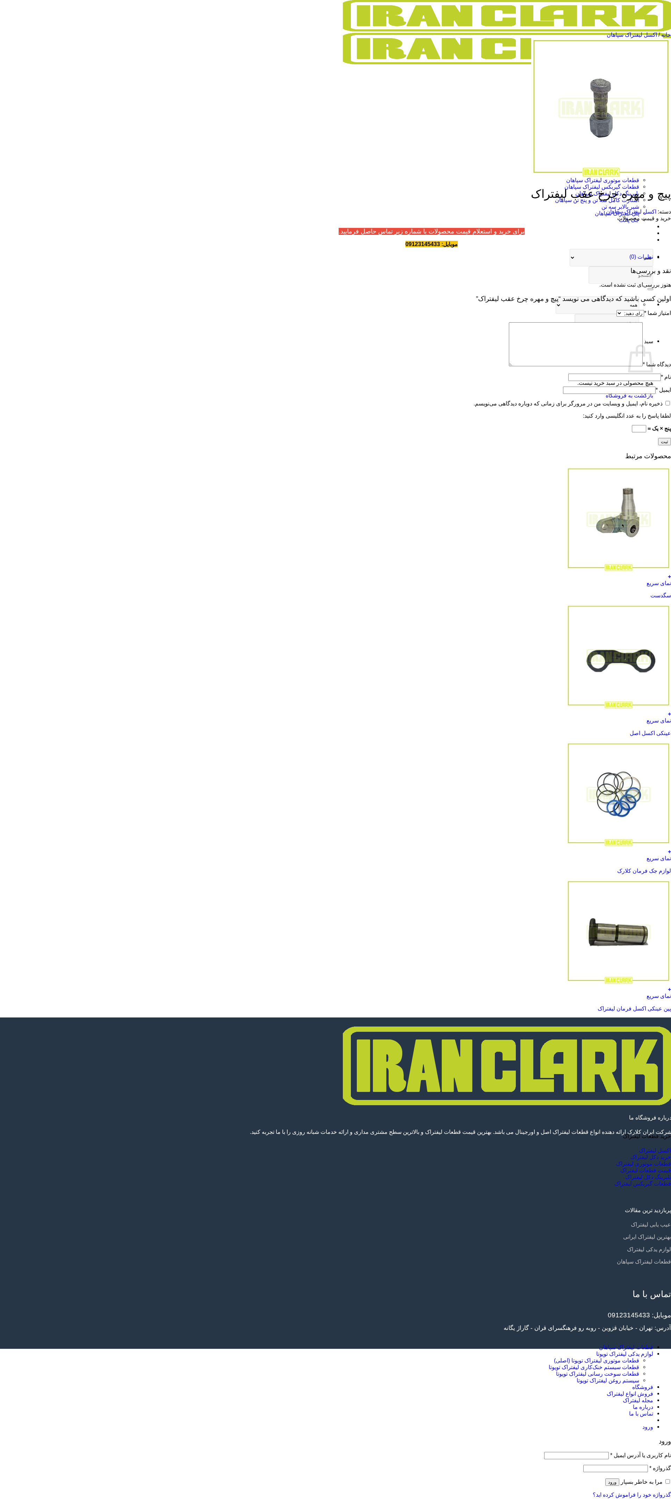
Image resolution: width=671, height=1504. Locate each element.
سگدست (660, 595)
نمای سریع (659, 583)
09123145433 (629, 1315)
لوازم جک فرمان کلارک (644, 871)
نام (666, 377)
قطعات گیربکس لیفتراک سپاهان (601, 186)
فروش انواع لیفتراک (630, 1393)
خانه (666, 34)
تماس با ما (641, 233)
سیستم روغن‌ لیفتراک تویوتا (608, 1380)
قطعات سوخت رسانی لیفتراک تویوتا (597, 1373)
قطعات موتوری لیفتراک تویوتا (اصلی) (596, 1360)
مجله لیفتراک (638, 226)
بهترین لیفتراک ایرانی (647, 1236)
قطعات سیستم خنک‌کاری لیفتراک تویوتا (594, 1367)
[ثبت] (650, 289)
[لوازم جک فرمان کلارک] (618, 845)
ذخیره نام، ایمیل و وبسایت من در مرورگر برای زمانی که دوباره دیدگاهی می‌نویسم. (568, 403)
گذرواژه (660, 1468)
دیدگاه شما (657, 364)
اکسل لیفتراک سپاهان (632, 34)
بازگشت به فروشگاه (629, 395)
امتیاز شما (657, 313)
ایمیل (663, 390)
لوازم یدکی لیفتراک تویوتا (624, 1354)
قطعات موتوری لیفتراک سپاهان (602, 180)
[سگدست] (618, 570)
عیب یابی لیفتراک (651, 1224)
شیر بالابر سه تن (620, 206)
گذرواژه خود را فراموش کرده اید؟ (632, 1494)
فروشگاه (642, 1387)
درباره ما (643, 240)
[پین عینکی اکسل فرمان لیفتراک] (618, 982)
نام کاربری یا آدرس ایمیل (640, 1455)
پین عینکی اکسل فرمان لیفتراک (634, 1008)
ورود (612, 1482)
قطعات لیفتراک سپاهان (644, 1261)
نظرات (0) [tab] (641, 256)
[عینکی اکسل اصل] (618, 707)
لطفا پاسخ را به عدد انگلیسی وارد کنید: (627, 415)
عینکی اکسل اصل (650, 733)
